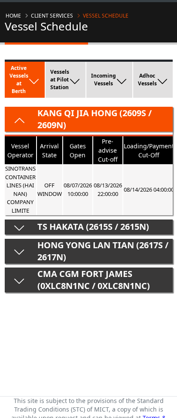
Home (13, 15)
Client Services (52, 15)
